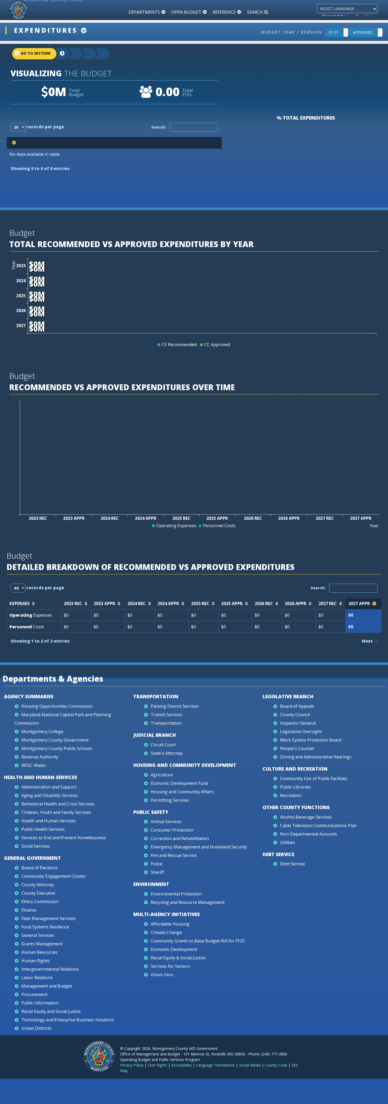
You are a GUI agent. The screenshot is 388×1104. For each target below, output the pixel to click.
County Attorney (37, 885)
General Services (37, 935)
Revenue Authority (39, 757)
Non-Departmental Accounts (308, 834)
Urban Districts (36, 1028)
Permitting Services (170, 800)
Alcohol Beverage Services (306, 817)
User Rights (157, 1065)
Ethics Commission (39, 901)
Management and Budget (46, 986)
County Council (295, 715)
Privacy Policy (131, 1065)
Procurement (34, 994)
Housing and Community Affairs (182, 792)
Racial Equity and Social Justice (51, 1011)
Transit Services (166, 715)
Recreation (290, 795)
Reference (224, 12)
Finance (28, 910)
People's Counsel (297, 748)
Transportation (155, 696)
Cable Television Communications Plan (318, 825)
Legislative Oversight (301, 731)
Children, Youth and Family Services (56, 812)
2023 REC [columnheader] (73, 603)
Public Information (39, 1003)
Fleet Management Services (48, 918)
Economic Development (174, 949)
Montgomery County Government (55, 740)
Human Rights (35, 961)
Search (255, 12)
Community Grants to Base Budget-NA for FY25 (198, 941)
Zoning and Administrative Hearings (316, 757)
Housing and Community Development (184, 765)
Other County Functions (296, 807)
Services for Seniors (170, 966)
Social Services (35, 846)
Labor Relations (37, 977)
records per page (44, 127)
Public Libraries (295, 787)
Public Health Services (43, 829)
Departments (144, 12)
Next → (370, 641)
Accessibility (181, 1065)
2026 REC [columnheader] (264, 603)
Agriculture (162, 775)
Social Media (250, 1065)
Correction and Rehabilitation (180, 838)
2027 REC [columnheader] (328, 603)
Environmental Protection (176, 894)
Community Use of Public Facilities (313, 778)
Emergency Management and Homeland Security (199, 847)
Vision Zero (162, 975)
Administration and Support (49, 787)
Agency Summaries (28, 696)
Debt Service (278, 854)
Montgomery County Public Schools (56, 748)
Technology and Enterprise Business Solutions (67, 1020)
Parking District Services (175, 706)
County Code (276, 1065)
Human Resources (39, 952)
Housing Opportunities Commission (57, 706)
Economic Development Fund (179, 783)
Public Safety (150, 812)
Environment (151, 884)
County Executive (38, 893)
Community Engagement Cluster (53, 876)
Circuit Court (163, 745)
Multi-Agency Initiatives (166, 914)
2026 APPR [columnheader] (295, 603)
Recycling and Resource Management (188, 902)
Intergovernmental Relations (50, 969)
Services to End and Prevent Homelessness (63, 838)
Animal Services (166, 821)
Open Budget (186, 12)
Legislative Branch (288, 696)
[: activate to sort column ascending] (114, 142)
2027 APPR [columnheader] (359, 603)
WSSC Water (33, 765)
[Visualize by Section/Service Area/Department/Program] (97, 53)
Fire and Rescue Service (174, 855)
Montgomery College (42, 731)
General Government (32, 858)
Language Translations (215, 1065)
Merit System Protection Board (310, 740)
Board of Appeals (297, 706)
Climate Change (166, 932)
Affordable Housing (170, 924)
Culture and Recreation (295, 769)
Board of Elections (39, 868)
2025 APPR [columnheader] (232, 603)
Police (156, 864)
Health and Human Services (40, 777)
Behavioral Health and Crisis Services (57, 804)
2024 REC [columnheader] (136, 603)
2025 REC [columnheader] (200, 603)
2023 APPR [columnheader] (104, 603)
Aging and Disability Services (49, 795)
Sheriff (157, 872)
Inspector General (298, 723)
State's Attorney (167, 753)
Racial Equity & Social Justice (178, 958)
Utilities (287, 842)
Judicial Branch (154, 735)
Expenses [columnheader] (20, 603)
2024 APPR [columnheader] (168, 603)
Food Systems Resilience (45, 927)
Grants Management (42, 944)
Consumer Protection (172, 830)
